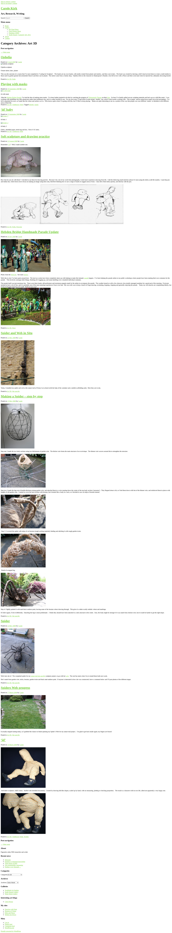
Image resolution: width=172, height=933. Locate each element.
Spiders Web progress (15, 687)
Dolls (14, 79)
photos (26, 275)
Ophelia (6, 57)
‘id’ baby (7, 109)
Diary (14, 328)
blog (108, 97)
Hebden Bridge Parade (14, 97)
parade (86, 278)
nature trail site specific (38, 676)
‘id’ (9, 144)
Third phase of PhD (11, 863)
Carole (20, 62)
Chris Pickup (9, 902)
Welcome (8, 860)
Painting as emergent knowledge (15, 861)
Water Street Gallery (11, 894)
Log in (7, 922)
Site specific (16, 391)
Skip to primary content (8, 1)
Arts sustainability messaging (14, 865)
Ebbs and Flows (10, 913)
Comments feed (10, 926)
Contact (7, 38)
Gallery (7, 27)
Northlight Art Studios (12, 890)
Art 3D (9, 79)
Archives (3, 882)
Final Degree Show (15, 31)
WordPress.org (9, 928)
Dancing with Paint (11, 909)
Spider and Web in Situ (16, 333)
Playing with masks (14, 84)
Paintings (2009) (14, 33)
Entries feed (8, 924)
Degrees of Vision (10, 911)
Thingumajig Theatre (95, 97)
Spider (5, 621)
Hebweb (13, 275)
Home (7, 26)
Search (3, 18)
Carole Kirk (9, 8)
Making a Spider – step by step (22, 396)
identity (31, 104)
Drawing (19, 227)
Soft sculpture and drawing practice (25, 136)
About (7, 36)
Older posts (5, 52)
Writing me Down (10, 915)
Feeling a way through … (13, 867)
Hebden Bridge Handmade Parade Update (30, 232)
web (67, 676)
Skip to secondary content (9, 3)
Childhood (15, 104)
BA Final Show (14, 29)
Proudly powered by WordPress (11, 931)
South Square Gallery (11, 892)
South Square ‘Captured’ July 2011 (20, 35)
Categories (4, 875)
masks (36, 104)
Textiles (26, 837)
